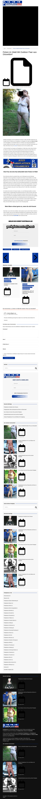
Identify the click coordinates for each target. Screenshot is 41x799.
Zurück (5, 261)
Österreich (6, 598)
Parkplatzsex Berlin (7, 605)
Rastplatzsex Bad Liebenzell (27, 287)
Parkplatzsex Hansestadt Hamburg (10, 630)
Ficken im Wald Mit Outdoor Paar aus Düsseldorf (27, 425)
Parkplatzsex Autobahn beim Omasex (11, 407)
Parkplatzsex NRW (7, 280)
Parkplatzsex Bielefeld (8, 610)
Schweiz (5, 667)
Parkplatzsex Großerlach (8, 625)
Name (4, 339)
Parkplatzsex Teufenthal (8, 652)
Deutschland (13, 86)
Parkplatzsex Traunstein (8, 654)
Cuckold (15, 145)
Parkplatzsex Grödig (8, 622)
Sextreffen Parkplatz (27, 86)
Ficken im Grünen (7, 249)
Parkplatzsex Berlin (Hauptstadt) (10, 608)
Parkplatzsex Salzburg (8, 647)
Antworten (5, 320)
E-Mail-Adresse (6, 344)
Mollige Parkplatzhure (25, 249)
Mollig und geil (16, 249)
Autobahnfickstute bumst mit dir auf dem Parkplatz (13, 414)
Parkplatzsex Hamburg (8, 627)
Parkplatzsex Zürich (7, 659)
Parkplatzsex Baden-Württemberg (28, 285)
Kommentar (5, 329)
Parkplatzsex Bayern (8, 603)
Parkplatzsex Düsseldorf (19, 86)
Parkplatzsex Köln (13, 278)
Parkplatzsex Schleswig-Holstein (10, 649)
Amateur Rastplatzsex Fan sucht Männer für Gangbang (14, 416)
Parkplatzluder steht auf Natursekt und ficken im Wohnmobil (28, 292)
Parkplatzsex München (8, 637)
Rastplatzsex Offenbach (8, 664)
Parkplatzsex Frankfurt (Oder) (9, 620)
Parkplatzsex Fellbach (8, 617)
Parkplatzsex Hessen (8, 632)
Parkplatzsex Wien (7, 657)
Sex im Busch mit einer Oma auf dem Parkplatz (27, 470)
